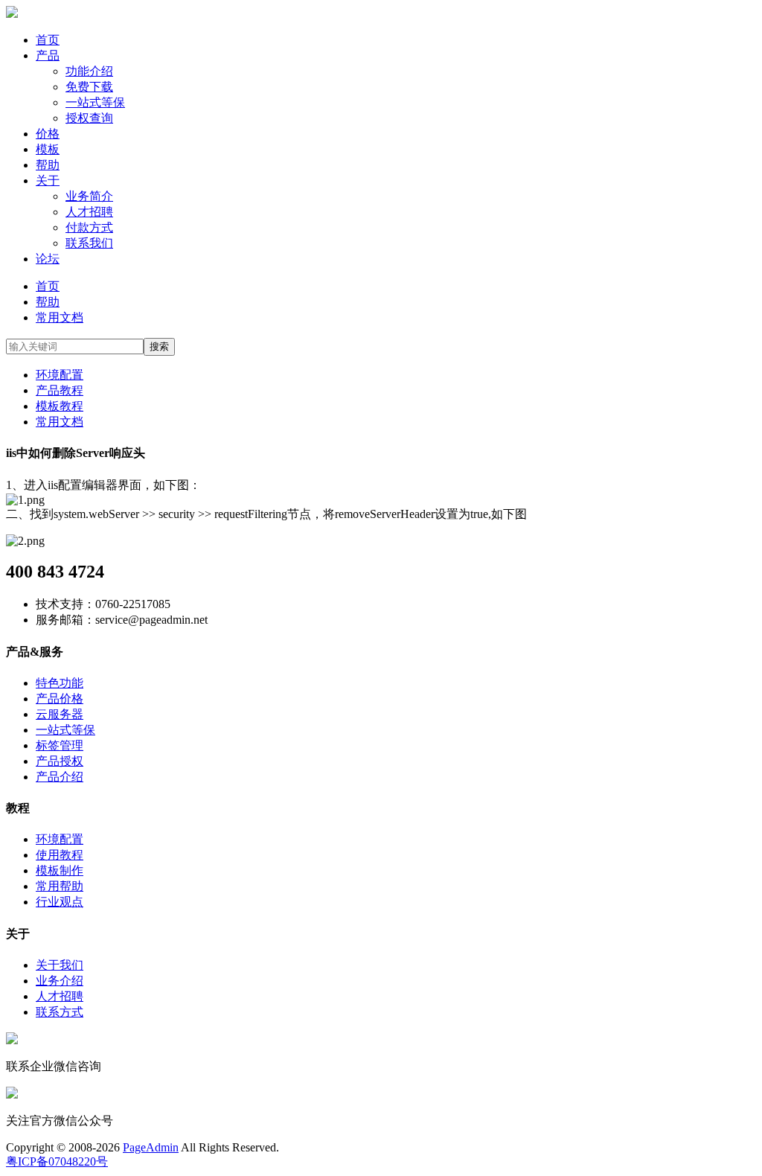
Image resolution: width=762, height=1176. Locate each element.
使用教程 (59, 855)
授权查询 (89, 118)
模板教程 (59, 406)
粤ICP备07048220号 (57, 1161)
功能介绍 (89, 71)
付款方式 (89, 227)
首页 (48, 39)
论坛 (48, 258)
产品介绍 (59, 776)
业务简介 (89, 196)
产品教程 (59, 390)
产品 (48, 55)
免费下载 (89, 86)
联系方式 (59, 1012)
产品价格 (59, 698)
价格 (48, 133)
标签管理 (59, 745)
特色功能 (59, 683)
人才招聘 (89, 211)
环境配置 (59, 374)
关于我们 (59, 965)
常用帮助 (59, 886)
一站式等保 (95, 102)
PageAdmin (151, 1147)
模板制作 (59, 870)
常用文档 (59, 317)
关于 (48, 180)
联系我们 (89, 243)
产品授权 (59, 761)
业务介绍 (59, 980)
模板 (48, 149)
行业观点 (59, 901)
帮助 (48, 165)
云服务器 (59, 714)
